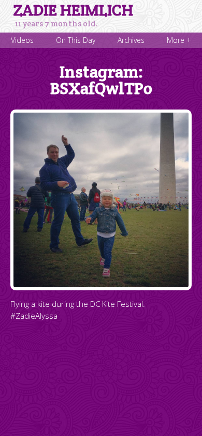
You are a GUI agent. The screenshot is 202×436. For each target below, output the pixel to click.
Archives (131, 40)
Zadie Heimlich (73, 10)
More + (179, 40)
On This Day (75, 40)
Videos (22, 40)
